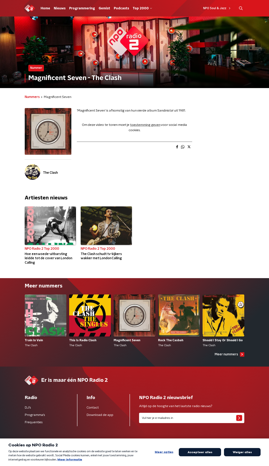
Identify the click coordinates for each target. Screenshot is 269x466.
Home (45, 8)
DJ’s (28, 407)
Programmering (82, 8)
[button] (240, 8)
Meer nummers (226, 354)
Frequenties (34, 422)
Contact (93, 407)
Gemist (104, 8)
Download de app (100, 415)
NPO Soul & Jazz (214, 8)
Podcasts (121, 8)
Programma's (35, 415)
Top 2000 (141, 8)
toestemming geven (145, 125)
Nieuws (60, 8)
